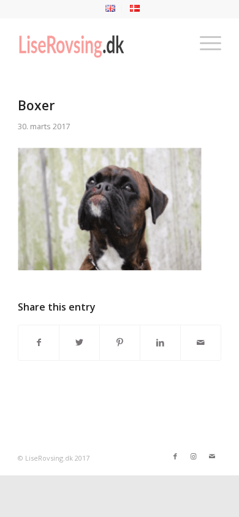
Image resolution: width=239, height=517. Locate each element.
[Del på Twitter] (79, 342)
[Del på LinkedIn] (160, 342)
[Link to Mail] (212, 456)
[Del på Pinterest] (120, 342)
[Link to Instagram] (193, 456)
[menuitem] (110, 8)
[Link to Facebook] (175, 456)
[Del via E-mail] (201, 342)
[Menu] (204, 42)
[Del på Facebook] (38, 342)
